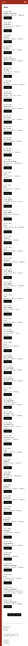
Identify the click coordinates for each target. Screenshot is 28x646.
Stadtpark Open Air (10, 15)
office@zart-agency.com (11, 634)
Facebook (6, 640)
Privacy (6, 628)
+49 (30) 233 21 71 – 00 (11, 636)
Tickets (7, 18)
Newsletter (7, 627)
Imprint (6, 630)
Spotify (6, 641)
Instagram (7, 643)
